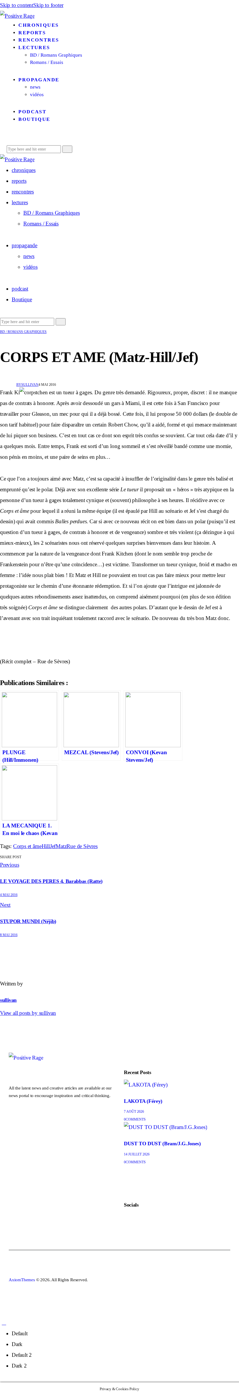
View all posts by (28, 1013)
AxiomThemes (22, 1279)
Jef (53, 846)
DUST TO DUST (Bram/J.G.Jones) (162, 1143)
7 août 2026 (134, 1112)
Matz (61, 846)
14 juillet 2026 (137, 1154)
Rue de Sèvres (81, 846)
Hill (46, 846)
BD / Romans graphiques (23, 332)
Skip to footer (48, 5)
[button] (11, 138)
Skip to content (16, 5)
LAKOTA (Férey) (143, 1101)
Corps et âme (27, 846)
